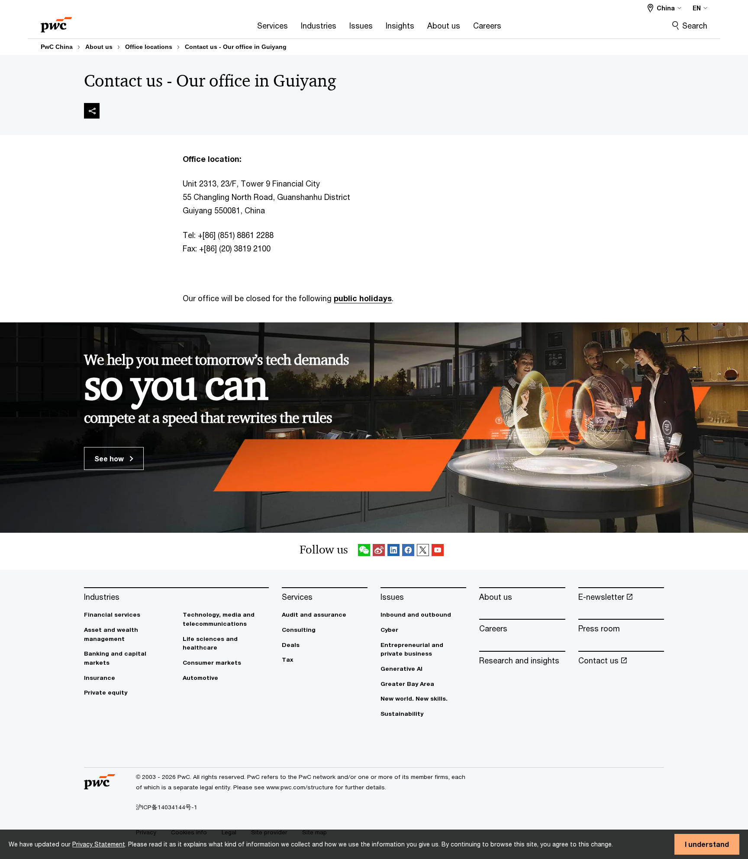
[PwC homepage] (56, 22)
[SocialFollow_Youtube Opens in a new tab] (438, 551)
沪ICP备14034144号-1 (166, 807)
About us (99, 46)
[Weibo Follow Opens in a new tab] (379, 551)
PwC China (57, 46)
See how (110, 458)
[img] (92, 111)
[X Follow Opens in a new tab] (423, 551)
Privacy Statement (98, 844)
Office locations (148, 46)
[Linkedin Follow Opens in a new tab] (393, 551)
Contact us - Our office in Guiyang (236, 46)
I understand (707, 844)
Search (694, 25)
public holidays (363, 298)
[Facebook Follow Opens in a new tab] (408, 551)
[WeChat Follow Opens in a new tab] (364, 551)
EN (697, 8)
